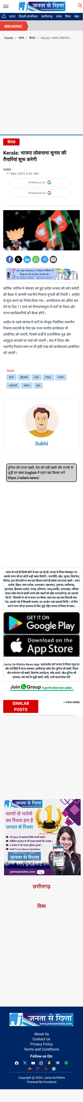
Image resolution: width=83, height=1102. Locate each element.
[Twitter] (18, 258)
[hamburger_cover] (6, 5)
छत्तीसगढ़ (47, 16)
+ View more (71, 702)
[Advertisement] (41, 86)
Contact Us (41, 1039)
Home (8, 38)
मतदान (27, 385)
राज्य (59, 16)
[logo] (42, 6)
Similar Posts (20, 706)
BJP (11, 377)
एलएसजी (13, 385)
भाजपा (61, 377)
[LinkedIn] (27, 258)
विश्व (68, 16)
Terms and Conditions (41, 1049)
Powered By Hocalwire (41, 1082)
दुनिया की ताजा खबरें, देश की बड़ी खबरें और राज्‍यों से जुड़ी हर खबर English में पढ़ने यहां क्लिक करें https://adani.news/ (40, 472)
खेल (76, 16)
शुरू (38, 385)
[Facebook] (9, 258)
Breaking (13, 26)
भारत (12, 16)
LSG (36, 377)
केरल (32, 38)
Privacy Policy (41, 1044)
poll (48, 377)
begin (24, 377)
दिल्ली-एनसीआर (28, 16)
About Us (41, 1034)
